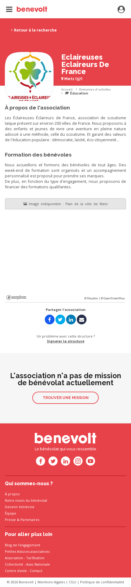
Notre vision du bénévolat (26, 500)
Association (14, 558)
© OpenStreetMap (113, 298)
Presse (10, 519)
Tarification (35, 558)
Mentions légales (51, 582)
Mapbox (16, 297)
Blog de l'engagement (22, 545)
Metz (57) (72, 78)
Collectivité (14, 564)
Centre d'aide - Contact (23, 570)
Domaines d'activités (95, 89)
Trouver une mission (66, 397)
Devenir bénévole (19, 506)
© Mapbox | (92, 298)
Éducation (78, 93)
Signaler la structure (65, 341)
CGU (72, 582)
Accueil (67, 89)
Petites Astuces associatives (27, 551)
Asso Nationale (38, 564)
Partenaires (29, 519)
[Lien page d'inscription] (121, 10)
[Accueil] (26, 9)
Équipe (10, 513)
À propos (12, 494)
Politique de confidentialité (102, 582)
